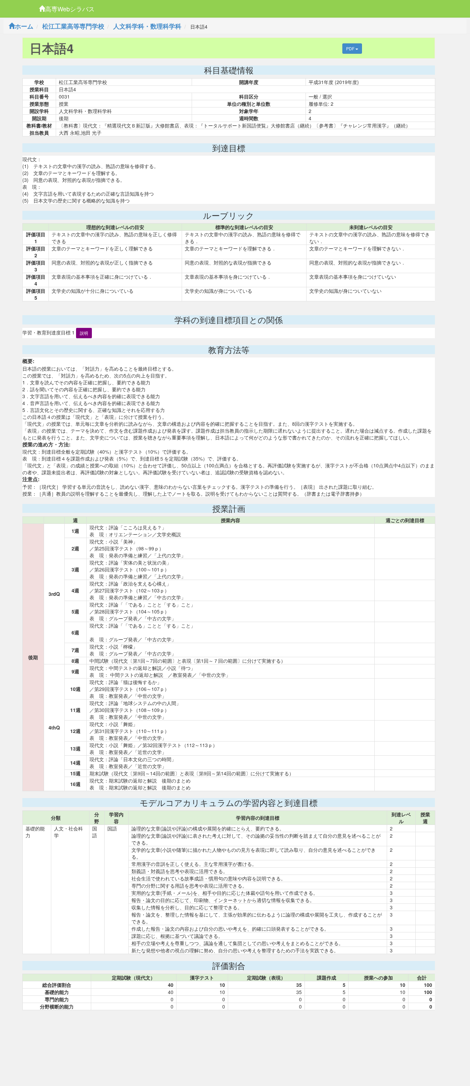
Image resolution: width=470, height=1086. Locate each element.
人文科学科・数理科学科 (147, 26)
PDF (350, 48)
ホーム (24, 26)
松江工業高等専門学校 (73, 26)
